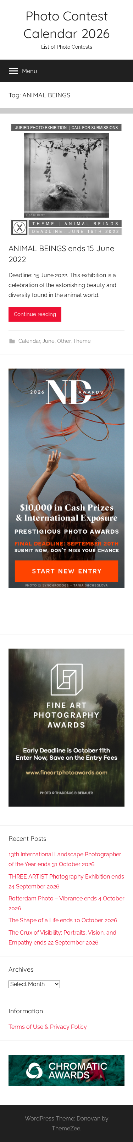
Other (64, 341)
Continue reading (35, 314)
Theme (82, 341)
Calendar (29, 341)
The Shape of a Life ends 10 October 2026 (63, 920)
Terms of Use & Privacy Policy (48, 1026)
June (49, 341)
